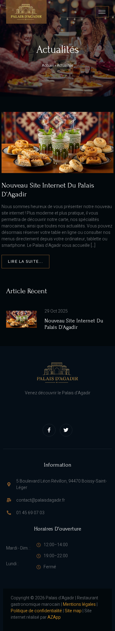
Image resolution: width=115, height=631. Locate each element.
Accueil (48, 65)
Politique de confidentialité (36, 611)
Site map (73, 611)
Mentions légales (79, 604)
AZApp (54, 617)
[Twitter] (66, 430)
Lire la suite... (25, 261)
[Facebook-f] (49, 430)
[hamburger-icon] (102, 12)
